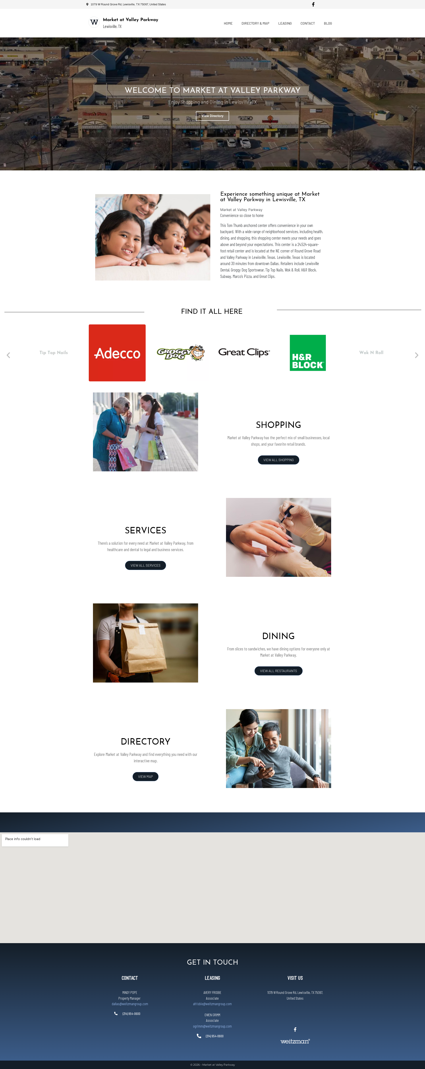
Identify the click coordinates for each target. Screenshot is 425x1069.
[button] (8, 355)
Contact (308, 23)
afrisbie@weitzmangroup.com (212, 1003)
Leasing (285, 23)
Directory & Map (255, 23)
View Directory (212, 116)
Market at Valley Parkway (130, 20)
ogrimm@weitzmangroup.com (212, 1026)
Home (228, 23)
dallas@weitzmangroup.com (130, 1003)
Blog (328, 23)
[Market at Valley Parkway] (94, 22)
